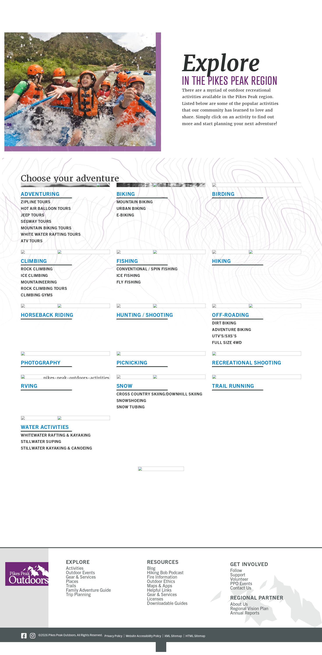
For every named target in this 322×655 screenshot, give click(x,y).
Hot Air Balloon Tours (46, 208)
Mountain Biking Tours (46, 227)
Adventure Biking (231, 329)
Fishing (127, 260)
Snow (125, 385)
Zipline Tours (36, 201)
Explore (78, 561)
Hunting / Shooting (145, 314)
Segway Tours (36, 221)
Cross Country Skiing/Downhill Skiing (159, 393)
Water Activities (45, 426)
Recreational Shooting (246, 362)
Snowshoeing (131, 400)
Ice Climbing (34, 275)
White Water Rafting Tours (51, 234)
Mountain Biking (135, 201)
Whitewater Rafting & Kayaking (56, 434)
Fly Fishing (129, 281)
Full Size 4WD (227, 342)
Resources (163, 561)
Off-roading (230, 314)
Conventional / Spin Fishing (147, 268)
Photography (40, 362)
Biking (126, 193)
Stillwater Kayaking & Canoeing (56, 447)
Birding (223, 193)
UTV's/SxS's (224, 335)
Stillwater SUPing (41, 441)
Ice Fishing (128, 275)
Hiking (221, 260)
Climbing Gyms (37, 294)
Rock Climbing (37, 268)
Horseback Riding (47, 314)
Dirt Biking (224, 322)
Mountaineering (39, 281)
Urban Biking (131, 208)
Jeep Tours (32, 214)
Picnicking (132, 362)
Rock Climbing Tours (44, 288)
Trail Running (233, 385)
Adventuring (40, 193)
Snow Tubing (131, 406)
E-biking (125, 214)
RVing (29, 385)
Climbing (34, 260)
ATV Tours (32, 240)
